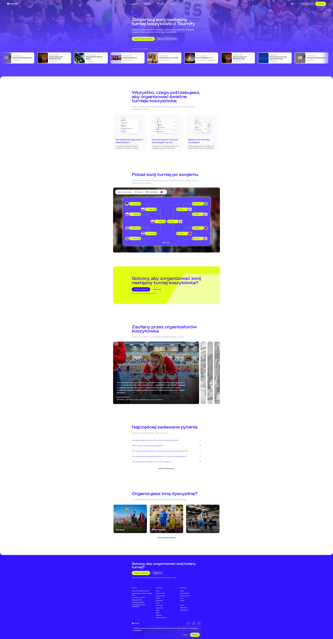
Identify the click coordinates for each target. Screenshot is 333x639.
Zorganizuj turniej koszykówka (143, 38)
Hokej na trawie (160, 595)
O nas (181, 598)
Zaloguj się (320, 4)
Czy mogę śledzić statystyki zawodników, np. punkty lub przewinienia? (159, 456)
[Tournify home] (12, 4)
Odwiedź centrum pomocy (167, 468)
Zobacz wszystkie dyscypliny (167, 537)
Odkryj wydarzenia (307, 4)
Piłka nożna (159, 605)
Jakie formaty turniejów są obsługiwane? (147, 446)
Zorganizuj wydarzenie (141, 289)
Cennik (172, 4)
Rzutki (157, 612)
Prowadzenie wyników (138, 597)
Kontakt (182, 600)
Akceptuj (195, 635)
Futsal (157, 591)
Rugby (158, 610)
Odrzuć (185, 635)
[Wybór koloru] (162, 192)
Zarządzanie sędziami (138, 602)
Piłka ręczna (159, 608)
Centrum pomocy (185, 595)
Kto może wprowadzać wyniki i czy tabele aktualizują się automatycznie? (160, 451)
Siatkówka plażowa (161, 617)
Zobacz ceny (157, 289)
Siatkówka (159, 615)
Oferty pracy (183, 607)
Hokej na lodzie (160, 593)
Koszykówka (159, 600)
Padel (157, 603)
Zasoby (182, 591)
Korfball (158, 598)
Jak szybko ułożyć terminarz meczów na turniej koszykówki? (155, 440)
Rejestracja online (137, 600)
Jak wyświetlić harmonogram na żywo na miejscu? (151, 462)
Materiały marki (184, 610)
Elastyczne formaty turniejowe (140, 591)
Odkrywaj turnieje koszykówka (167, 38)
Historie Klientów (184, 593)
